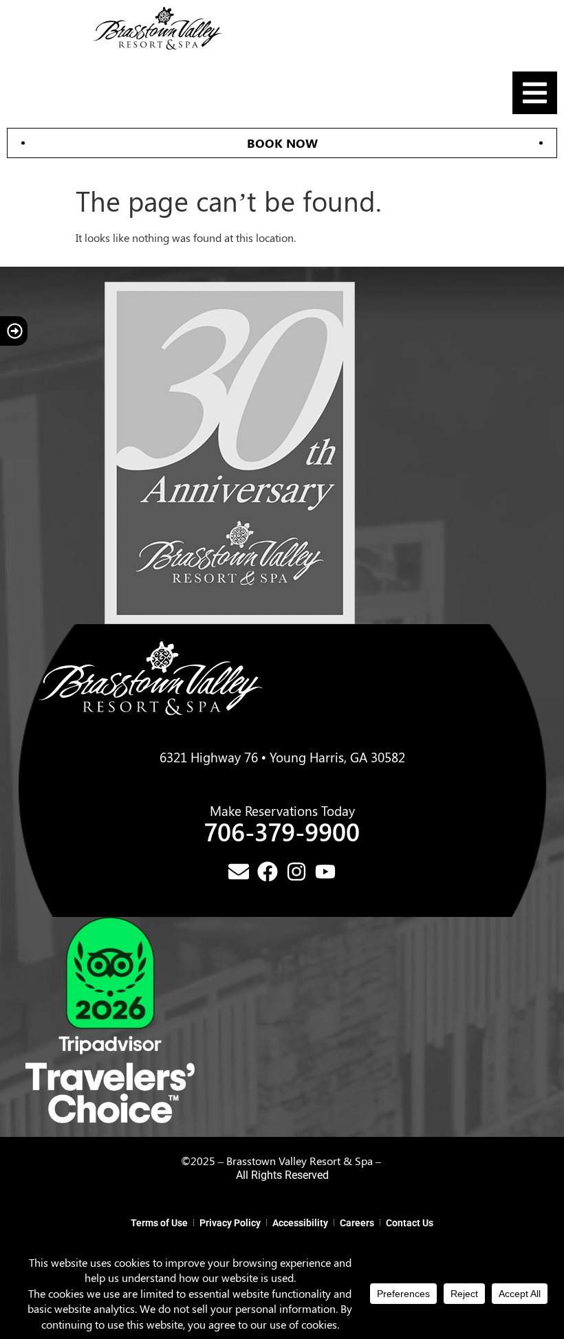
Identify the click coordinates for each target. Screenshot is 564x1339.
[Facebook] (267, 871)
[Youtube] (325, 871)
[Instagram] (296, 871)
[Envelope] (238, 871)
